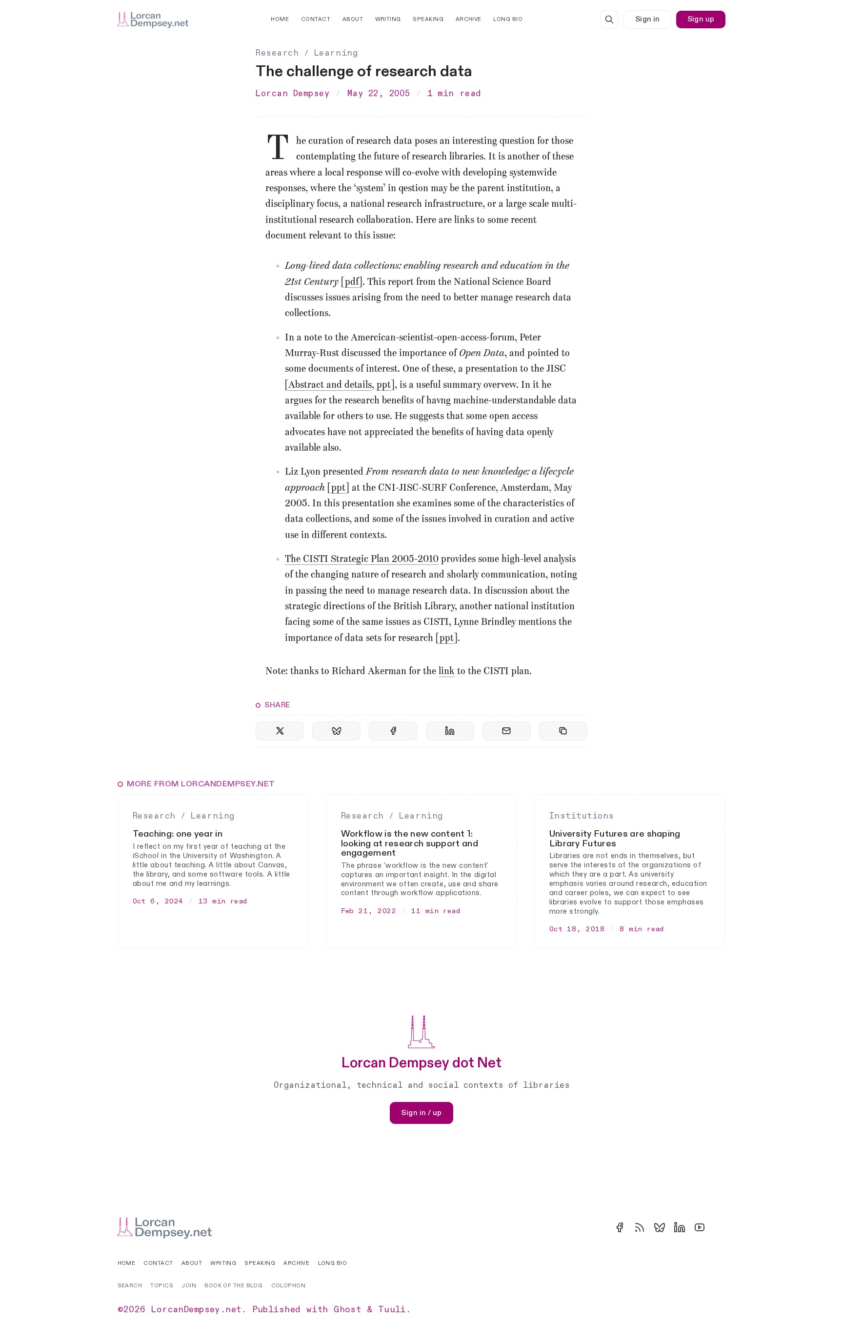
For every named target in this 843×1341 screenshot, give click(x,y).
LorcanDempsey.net (196, 1309)
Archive (469, 19)
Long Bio (507, 19)
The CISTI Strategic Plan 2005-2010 (362, 559)
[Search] (609, 19)
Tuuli (392, 1309)
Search (130, 1285)
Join (188, 1285)
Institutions (581, 816)
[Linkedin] (679, 1227)
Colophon (288, 1285)
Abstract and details (330, 385)
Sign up (701, 19)
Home (280, 19)
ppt (384, 385)
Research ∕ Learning (307, 53)
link (447, 672)
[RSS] (639, 1227)
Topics (161, 1285)
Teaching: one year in (177, 834)
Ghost (347, 1309)
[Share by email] (506, 731)
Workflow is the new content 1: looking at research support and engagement (409, 843)
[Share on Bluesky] (336, 731)
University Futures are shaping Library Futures (615, 838)
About (352, 19)
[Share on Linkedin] (450, 731)
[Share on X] (280, 731)
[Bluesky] (659, 1227)
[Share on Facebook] (393, 731)
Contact (315, 19)
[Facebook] (619, 1227)
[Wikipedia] (719, 1227)
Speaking (428, 19)
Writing (388, 19)
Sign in (647, 19)
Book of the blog (233, 1285)
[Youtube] (699, 1227)
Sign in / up (421, 1113)
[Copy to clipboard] (563, 731)
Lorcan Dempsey (292, 93)
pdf (352, 282)
